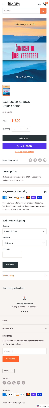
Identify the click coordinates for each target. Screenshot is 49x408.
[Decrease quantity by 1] (14, 128)
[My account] (39, 4)
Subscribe (10, 359)
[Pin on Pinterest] (35, 160)
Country (6, 226)
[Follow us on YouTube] (18, 383)
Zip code (6, 249)
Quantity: (6, 129)
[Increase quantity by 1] (27, 128)
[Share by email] (44, 160)
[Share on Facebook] (30, 160)
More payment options (24, 152)
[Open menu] (4, 4)
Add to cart (24, 138)
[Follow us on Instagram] (14, 383)
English (6, 370)
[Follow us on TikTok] (23, 383)
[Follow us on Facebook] (4, 383)
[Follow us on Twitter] (9, 383)
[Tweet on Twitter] (40, 160)
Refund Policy (8, 275)
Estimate (10, 264)
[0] (44, 4)
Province (6, 237)
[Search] (43, 11)
